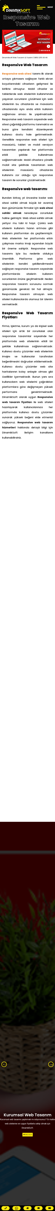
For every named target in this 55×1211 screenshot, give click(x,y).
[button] (51, 1064)
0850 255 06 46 (41, 58)
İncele (28, 1134)
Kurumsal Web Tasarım (27, 1115)
